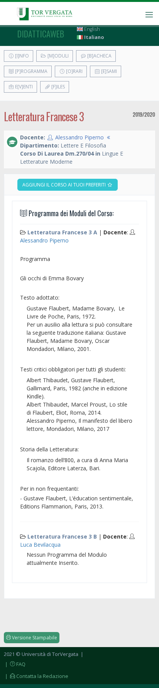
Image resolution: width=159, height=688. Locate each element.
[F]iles (57, 86)
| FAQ (14, 664)
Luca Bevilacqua (40, 544)
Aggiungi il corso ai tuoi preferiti (64, 184)
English (91, 29)
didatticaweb (40, 33)
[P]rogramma (30, 71)
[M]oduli (57, 56)
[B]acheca (99, 56)
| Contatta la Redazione (36, 676)
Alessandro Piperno (79, 137)
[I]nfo (21, 56)
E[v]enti (23, 86)
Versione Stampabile (34, 637)
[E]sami (108, 71)
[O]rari (74, 71)
